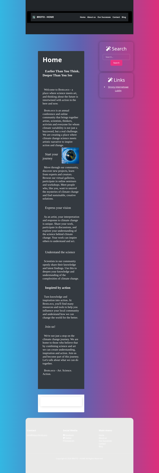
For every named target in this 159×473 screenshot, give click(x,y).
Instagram (69, 440)
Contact (116, 17)
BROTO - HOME (45, 17)
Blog (124, 17)
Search (116, 63)
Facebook (69, 435)
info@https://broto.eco (37, 435)
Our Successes (104, 17)
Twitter (68, 438)
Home (82, 17)
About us (91, 17)
